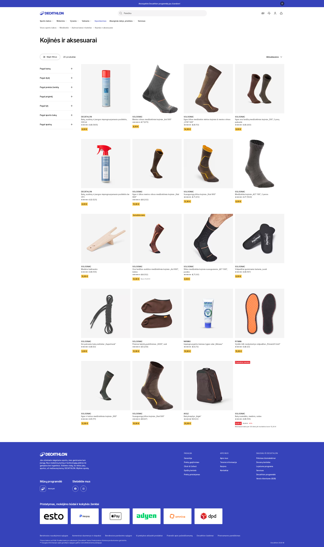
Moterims (61, 21)
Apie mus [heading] (224, 453)
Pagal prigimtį (46, 96)
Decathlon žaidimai (205, 536)
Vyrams (73, 21)
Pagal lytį (44, 106)
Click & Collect (190, 466)
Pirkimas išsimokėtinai (266, 458)
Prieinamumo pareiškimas (229, 536)
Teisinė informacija (228, 462)
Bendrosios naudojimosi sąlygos (54, 536)
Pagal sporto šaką (48, 115)
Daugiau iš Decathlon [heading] (267, 453)
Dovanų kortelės (263, 462)
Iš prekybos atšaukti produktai (149, 536)
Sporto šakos (46, 21)
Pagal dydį (45, 78)
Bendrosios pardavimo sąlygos (118, 536)
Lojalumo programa (264, 466)
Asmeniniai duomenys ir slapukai (86, 536)
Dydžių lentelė (190, 470)
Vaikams (86, 21)
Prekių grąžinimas (191, 462)
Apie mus (224, 458)
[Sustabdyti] (282, 4)
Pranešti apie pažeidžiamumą (180, 536)
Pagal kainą (45, 68)
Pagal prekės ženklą (49, 87)
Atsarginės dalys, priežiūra (121, 21)
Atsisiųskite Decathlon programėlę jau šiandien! (159, 4)
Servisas (141, 21)
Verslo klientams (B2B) (266, 478)
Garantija (188, 458)
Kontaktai (224, 470)
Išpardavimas (100, 21)
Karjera (223, 466)
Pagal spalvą (46, 124)
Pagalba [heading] (188, 453)
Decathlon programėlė (265, 474)
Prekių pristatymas (192, 474)
